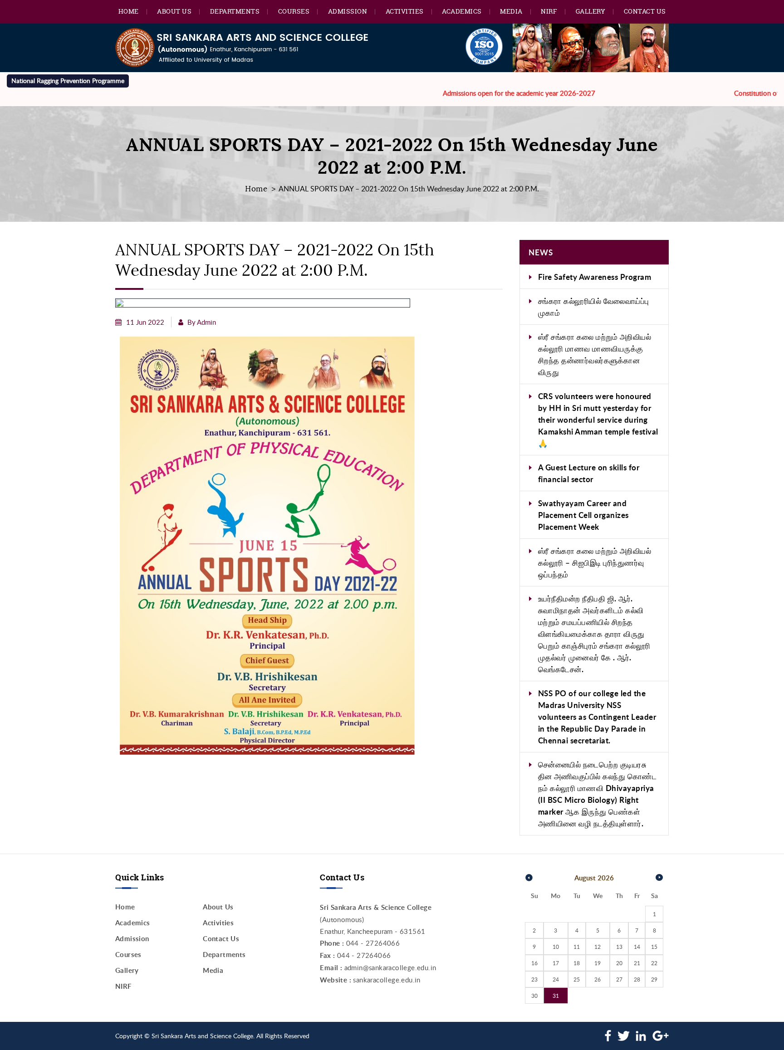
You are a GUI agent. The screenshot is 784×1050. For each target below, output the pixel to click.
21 (637, 963)
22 (654, 963)
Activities (405, 11)
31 (556, 995)
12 (597, 946)
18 (576, 963)
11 (576, 946)
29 (654, 979)
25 (576, 979)
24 (556, 979)
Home (128, 11)
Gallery (591, 11)
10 (556, 946)
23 (534, 979)
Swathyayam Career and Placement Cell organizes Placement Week (583, 515)
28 (637, 979)
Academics (462, 11)
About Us (174, 11)
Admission (348, 11)
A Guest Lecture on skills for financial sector (589, 473)
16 (534, 963)
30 (534, 995)
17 (556, 963)
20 (619, 963)
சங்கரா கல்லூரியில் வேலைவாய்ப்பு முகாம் (593, 306)
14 (637, 946)
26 (597, 979)
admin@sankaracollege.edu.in (390, 967)
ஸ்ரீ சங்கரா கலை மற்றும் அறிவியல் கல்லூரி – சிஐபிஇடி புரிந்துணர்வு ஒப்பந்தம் (595, 562)
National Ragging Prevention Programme (67, 80)
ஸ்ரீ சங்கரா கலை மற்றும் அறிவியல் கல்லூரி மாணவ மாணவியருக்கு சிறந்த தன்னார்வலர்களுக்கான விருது (595, 354)
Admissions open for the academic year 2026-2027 (488, 93)
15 (654, 946)
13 (619, 946)
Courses (294, 11)
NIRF (549, 11)
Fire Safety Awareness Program (595, 276)
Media (511, 11)
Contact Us (645, 11)
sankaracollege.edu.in (386, 979)
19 (597, 963)
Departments (235, 11)
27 (619, 979)
